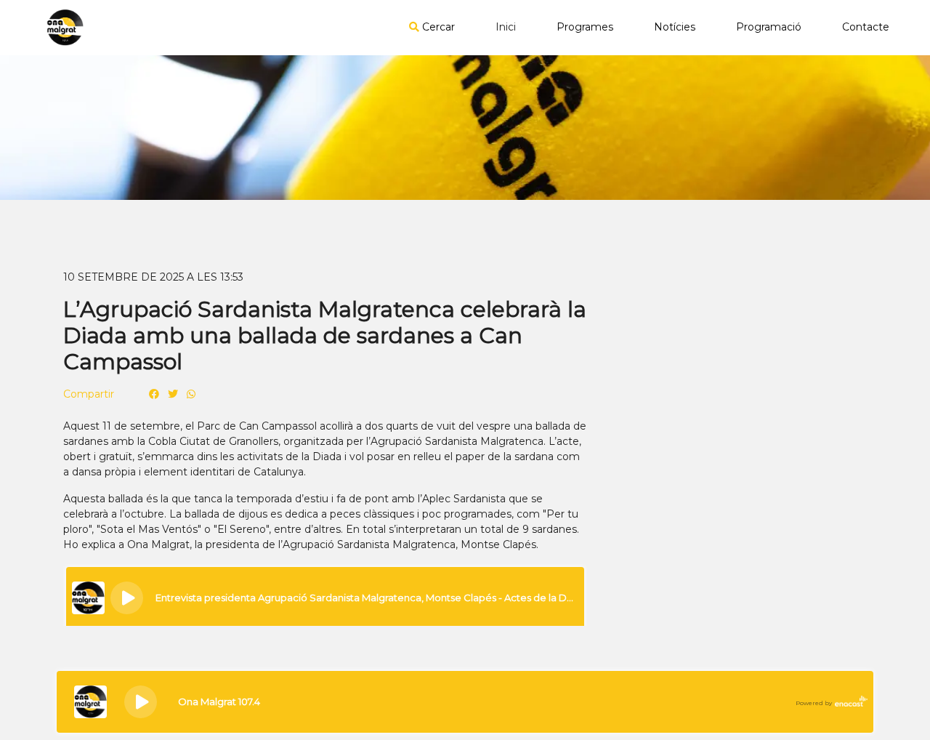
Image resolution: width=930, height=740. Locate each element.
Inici (506, 26)
